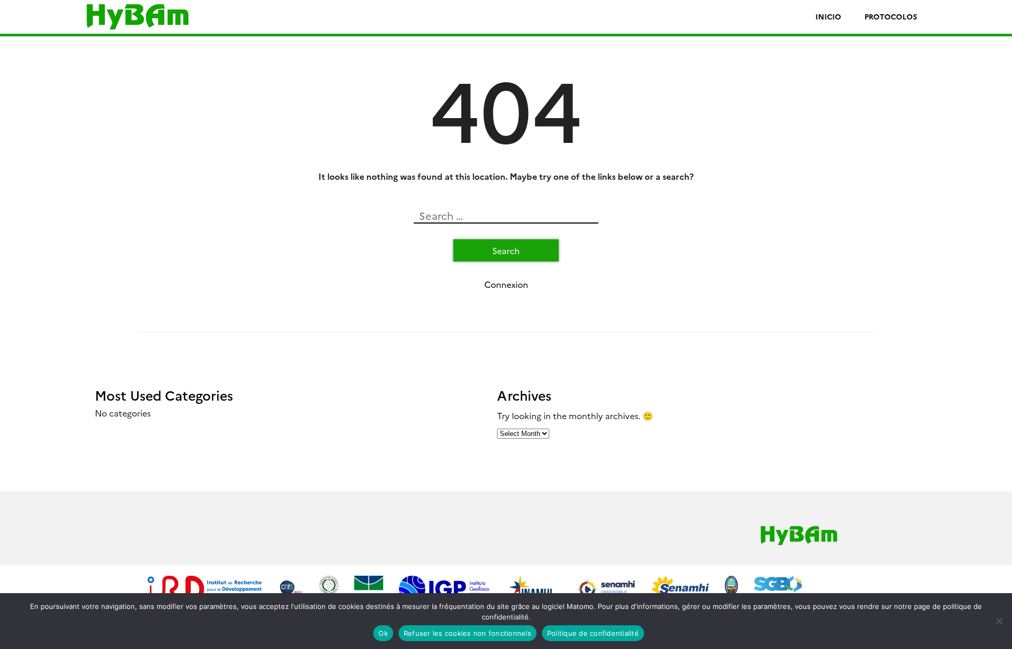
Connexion (506, 284)
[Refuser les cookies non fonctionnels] (999, 621)
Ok (383, 633)
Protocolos (890, 16)
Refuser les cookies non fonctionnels (467, 633)
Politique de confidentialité (593, 633)
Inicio (828, 16)
